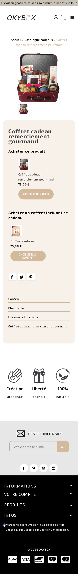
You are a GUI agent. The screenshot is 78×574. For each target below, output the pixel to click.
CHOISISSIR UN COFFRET (28, 256)
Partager (12, 277)
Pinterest (31, 277)
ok (62, 447)
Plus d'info (16, 308)
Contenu (14, 299)
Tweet (21, 277)
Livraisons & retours (23, 317)
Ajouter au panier (36, 194)
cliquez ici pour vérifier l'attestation (43, 529)
